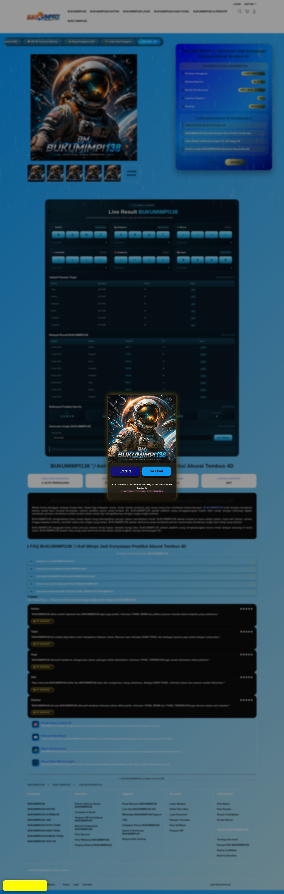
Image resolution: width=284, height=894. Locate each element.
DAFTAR (156, 471)
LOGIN (125, 471)
